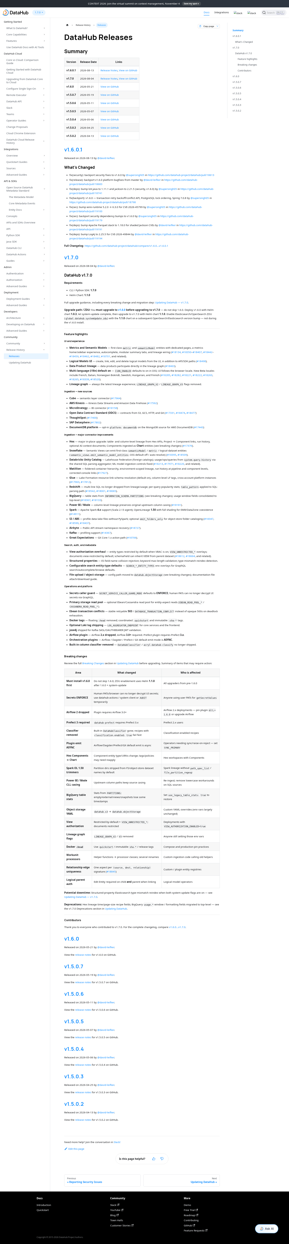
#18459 (74, 356)
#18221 (186, 375)
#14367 (106, 532)
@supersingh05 (135, 175)
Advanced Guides (16, 174)
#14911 (74, 514)
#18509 (182, 454)
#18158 (112, 408)
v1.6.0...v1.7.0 (177, 927)
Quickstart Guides (16, 162)
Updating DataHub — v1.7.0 (171, 302)
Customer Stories (120, 1225)
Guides (10, 260)
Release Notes (109, 70)
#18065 (111, 491)
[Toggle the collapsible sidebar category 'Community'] (44, 343)
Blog (113, 1215)
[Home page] (67, 25)
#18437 (84, 523)
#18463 (170, 366)
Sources (11, 168)
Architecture (13, 318)
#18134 (176, 352)
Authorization (14, 279)
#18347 (208, 518)
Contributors (244, 70)
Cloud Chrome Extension (20, 133)
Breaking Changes (93, 663)
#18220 (179, 463)
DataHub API (14, 101)
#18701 (105, 356)
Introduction (44, 1205)
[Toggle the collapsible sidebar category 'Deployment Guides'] (44, 299)
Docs (206, 12)
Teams (10, 114)
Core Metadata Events (22, 203)
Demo (187, 1205)
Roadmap (189, 1215)
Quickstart (43, 1210)
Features (11, 40)
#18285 (165, 375)
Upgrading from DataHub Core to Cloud (24, 80)
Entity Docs (15, 209)
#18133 (96, 500)
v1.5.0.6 (74, 993)
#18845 (111, 871)
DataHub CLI (13, 248)
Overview (12, 155)
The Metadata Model (21, 197)
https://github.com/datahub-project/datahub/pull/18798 (102, 202)
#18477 (191, 412)
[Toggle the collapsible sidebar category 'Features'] (44, 41)
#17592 (152, 403)
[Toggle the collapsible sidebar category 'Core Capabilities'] (44, 34)
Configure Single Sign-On (21, 88)
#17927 (102, 472)
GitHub (188, 1225)
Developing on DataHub (20, 324)
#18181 (176, 505)
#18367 (85, 500)
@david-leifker (105, 158)
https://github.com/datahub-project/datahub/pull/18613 (181, 175)
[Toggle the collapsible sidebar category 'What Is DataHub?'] (44, 28)
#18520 (95, 379)
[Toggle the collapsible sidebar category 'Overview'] (44, 155)
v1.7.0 (71, 257)
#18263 (207, 375)
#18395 (171, 454)
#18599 (74, 523)
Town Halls (116, 1220)
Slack (9, 107)
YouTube (115, 1210)
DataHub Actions (16, 254)
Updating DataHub (20, 362)
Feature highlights (247, 59)
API (8, 228)
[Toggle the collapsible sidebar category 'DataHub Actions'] (44, 254)
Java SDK (11, 241)
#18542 (90, 491)
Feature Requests (194, 1230)
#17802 (95, 422)
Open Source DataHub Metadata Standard (19, 189)
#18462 (84, 356)
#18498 (201, 361)
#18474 (180, 412)
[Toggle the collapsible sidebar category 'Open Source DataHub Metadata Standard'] (44, 188)
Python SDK (13, 235)
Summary (238, 30)
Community (13, 343)
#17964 (115, 398)
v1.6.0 (121, 309)
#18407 (197, 352)
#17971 (169, 463)
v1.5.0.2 (74, 1103)
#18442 (207, 352)
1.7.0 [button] (38, 12)
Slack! (117, 1142)
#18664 (190, 556)
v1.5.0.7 (73, 966)
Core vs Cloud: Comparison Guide (22, 61)
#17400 (92, 417)
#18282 (176, 375)
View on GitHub (128, 70)
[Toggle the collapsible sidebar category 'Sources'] (44, 168)
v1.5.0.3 (74, 1076)
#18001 (101, 491)
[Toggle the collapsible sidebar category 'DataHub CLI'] (44, 248)
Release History (15, 349)
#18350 (186, 352)
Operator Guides (16, 120)
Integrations (221, 12)
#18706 (131, 537)
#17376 (187, 445)
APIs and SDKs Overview (20, 222)
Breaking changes (247, 65)
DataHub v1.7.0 (243, 53)
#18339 (84, 379)
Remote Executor (16, 95)
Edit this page (76, 1148)
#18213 (158, 463)
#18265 (74, 379)
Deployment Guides (18, 298)
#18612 (179, 556)
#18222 (197, 375)
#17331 (170, 412)
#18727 (135, 528)
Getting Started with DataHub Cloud (23, 71)
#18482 (95, 356)
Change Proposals (17, 126)
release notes (83, 954)
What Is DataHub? (17, 28)
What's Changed (244, 42)
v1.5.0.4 (74, 1048)
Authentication (15, 273)
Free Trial (189, 1210)
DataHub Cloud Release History (20, 141)
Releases (14, 356)
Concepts (11, 216)
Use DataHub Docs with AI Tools (25, 47)
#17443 (198, 427)
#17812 (85, 482)
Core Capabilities (16, 34)
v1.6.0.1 (73, 149)
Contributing (191, 1220)
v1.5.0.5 (74, 1021)
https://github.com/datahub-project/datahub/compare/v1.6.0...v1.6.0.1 (126, 245)
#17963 (74, 482)
